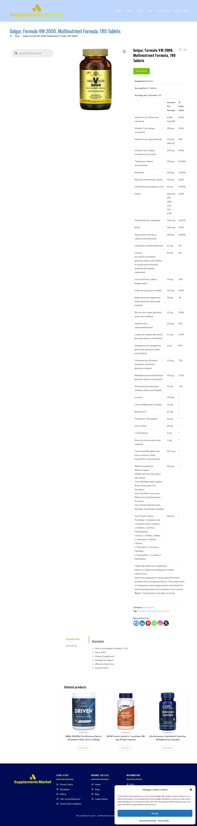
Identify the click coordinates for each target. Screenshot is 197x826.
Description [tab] (72, 639)
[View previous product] (180, 50)
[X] (166, 623)
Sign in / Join (181, 10)
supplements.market (109, 816)
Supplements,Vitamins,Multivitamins (153, 611)
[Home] (11, 36)
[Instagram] (160, 623)
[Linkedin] (142, 623)
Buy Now (141, 71)
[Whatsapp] (154, 623)
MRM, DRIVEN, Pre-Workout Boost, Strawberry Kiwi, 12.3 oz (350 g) (83, 738)
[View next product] (185, 50)
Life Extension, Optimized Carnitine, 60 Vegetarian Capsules (167, 738)
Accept (155, 813)
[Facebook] (136, 623)
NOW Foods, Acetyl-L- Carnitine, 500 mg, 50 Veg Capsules (126, 738)
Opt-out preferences (147, 820)
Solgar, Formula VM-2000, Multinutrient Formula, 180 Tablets (50, 36)
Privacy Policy (163, 820)
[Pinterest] (148, 623)
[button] (190, 789)
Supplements (149, 607)
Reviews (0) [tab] (71, 646)
